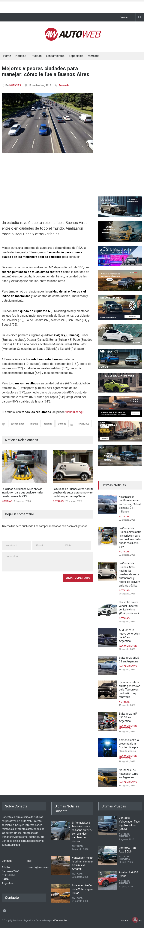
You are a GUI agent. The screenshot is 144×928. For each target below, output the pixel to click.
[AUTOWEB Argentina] (73, 39)
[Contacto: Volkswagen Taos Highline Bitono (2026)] (107, 825)
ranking (48, 423)
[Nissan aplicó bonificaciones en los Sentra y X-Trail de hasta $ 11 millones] (107, 504)
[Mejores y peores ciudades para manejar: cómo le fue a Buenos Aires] (47, 123)
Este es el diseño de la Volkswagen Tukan (82, 889)
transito (62, 423)
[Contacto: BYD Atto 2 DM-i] (107, 855)
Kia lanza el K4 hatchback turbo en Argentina (128, 773)
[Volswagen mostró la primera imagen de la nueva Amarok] (60, 865)
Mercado (93, 56)
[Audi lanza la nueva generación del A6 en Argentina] (107, 637)
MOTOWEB (125, 728)
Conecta (103, 56)
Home (7, 56)
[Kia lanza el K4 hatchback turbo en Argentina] (107, 777)
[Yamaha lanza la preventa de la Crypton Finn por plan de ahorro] (107, 747)
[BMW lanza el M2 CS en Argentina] (107, 665)
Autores (124, 920)
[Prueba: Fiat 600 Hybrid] (107, 880)
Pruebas (36, 56)
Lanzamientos (55, 56)
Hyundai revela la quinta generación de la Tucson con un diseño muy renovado (129, 689)
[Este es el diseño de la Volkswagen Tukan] (60, 893)
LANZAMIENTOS (128, 646)
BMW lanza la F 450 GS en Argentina (128, 717)
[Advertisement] (72, 6)
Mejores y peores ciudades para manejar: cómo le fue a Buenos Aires (45, 71)
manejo (34, 423)
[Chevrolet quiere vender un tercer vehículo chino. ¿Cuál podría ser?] (107, 609)
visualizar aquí (74, 412)
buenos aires (18, 423)
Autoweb (63, 85)
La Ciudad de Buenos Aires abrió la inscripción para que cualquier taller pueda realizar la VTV (22, 492)
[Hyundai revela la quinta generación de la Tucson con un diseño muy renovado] (107, 690)
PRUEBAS (124, 836)
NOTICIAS (15, 85)
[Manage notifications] (135, 920)
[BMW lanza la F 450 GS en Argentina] (107, 721)
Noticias (20, 56)
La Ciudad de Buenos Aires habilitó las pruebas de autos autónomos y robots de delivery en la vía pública (75, 492)
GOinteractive (60, 920)
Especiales (76, 56)
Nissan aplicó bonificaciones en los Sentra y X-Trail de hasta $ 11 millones (130, 504)
